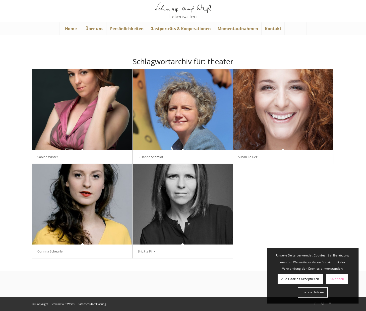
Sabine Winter (47, 157)
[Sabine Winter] (82, 109)
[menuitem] (71, 28)
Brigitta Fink (146, 251)
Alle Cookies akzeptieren (300, 279)
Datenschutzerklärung (91, 304)
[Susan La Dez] (283, 109)
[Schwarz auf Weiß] (183, 11)
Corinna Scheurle (49, 251)
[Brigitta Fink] (183, 204)
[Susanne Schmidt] (183, 109)
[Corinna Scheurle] (82, 204)
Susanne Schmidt (150, 157)
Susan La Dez (247, 157)
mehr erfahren (313, 292)
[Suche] (295, 28)
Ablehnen (337, 279)
